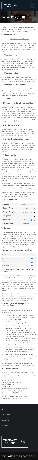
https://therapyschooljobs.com (19, 39)
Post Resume (6, 425)
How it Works (6, 414)
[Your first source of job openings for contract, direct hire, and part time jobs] (10, 5)
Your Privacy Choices (17, 457)
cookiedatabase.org (8, 398)
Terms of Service (30, 457)
